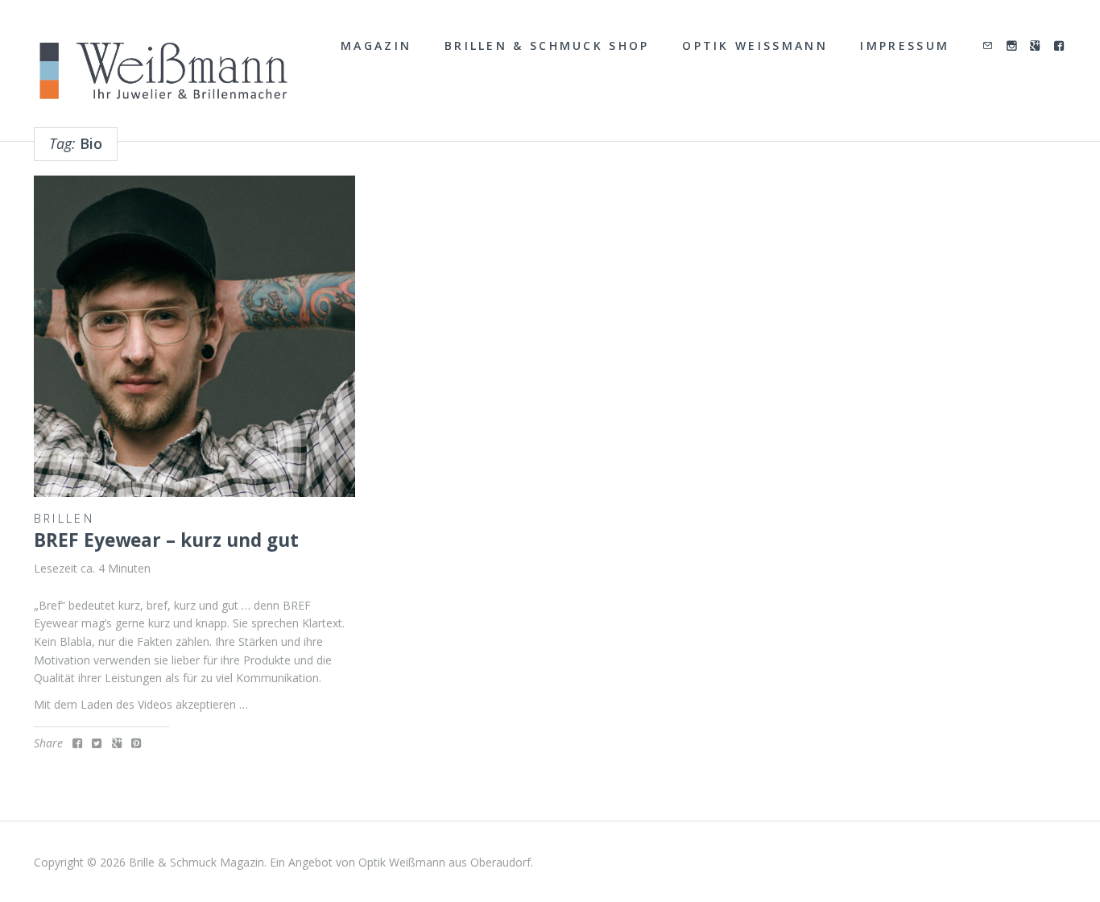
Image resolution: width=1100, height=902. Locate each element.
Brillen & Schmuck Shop (547, 45)
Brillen (64, 518)
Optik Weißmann (755, 45)
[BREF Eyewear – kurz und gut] (194, 336)
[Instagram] (1013, 46)
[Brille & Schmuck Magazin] (163, 71)
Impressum (904, 45)
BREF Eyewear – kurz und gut (166, 540)
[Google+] (1036, 46)
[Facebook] (1060, 46)
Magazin (376, 45)
